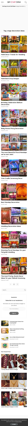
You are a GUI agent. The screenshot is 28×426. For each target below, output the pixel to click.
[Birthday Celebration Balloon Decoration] (14, 92)
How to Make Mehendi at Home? (17, 337)
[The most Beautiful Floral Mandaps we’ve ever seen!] (14, 142)
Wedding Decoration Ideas (11, 226)
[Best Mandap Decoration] (14, 192)
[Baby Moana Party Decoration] (14, 118)
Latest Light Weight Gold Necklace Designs (13, 388)
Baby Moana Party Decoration (12, 128)
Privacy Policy (18, 421)
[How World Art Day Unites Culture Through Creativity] (5, 345)
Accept (14, 424)
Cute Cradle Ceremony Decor (12, 178)
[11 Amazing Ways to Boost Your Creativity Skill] (5, 323)
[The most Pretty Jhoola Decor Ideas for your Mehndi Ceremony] (14, 265)
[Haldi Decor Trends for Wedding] (14, 44)
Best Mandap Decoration (10, 202)
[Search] (25, 2)
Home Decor (6, 50)
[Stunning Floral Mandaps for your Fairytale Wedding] (14, 239)
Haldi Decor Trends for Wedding (13, 54)
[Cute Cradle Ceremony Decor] (14, 168)
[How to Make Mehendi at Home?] (5, 338)
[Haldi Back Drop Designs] (14, 68)
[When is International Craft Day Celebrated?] (5, 331)
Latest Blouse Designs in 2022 (9, 407)
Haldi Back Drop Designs (10, 78)
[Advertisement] (14, 18)
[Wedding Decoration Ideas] (14, 215)
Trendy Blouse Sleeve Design (9, 369)
